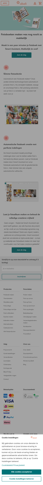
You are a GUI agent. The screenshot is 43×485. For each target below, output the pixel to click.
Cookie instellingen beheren (21, 479)
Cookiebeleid (7, 465)
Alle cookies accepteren (21, 472)
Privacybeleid (19, 465)
